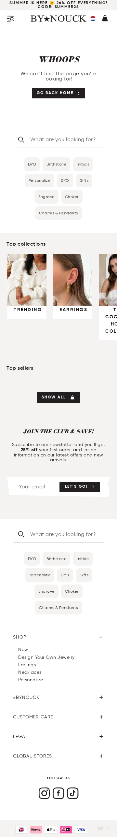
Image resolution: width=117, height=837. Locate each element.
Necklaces (30, 672)
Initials (83, 164)
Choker (72, 196)
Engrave (46, 196)
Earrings (27, 665)
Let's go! (76, 487)
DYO (32, 164)
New (23, 649)
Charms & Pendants (58, 212)
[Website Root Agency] (108, 828)
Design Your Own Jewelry (46, 657)
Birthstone (56, 164)
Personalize (40, 180)
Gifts (84, 180)
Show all (54, 397)
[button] (93, 18)
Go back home (55, 93)
